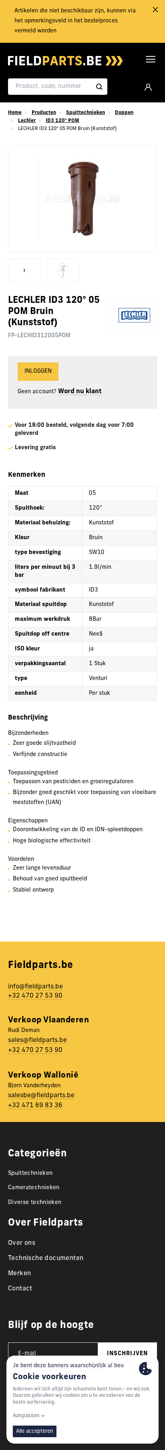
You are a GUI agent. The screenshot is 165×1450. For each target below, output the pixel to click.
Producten (44, 112)
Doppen (124, 112)
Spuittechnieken (85, 112)
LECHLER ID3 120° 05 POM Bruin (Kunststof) (67, 128)
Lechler (27, 120)
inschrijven (127, 1354)
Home (15, 112)
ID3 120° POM (62, 120)
